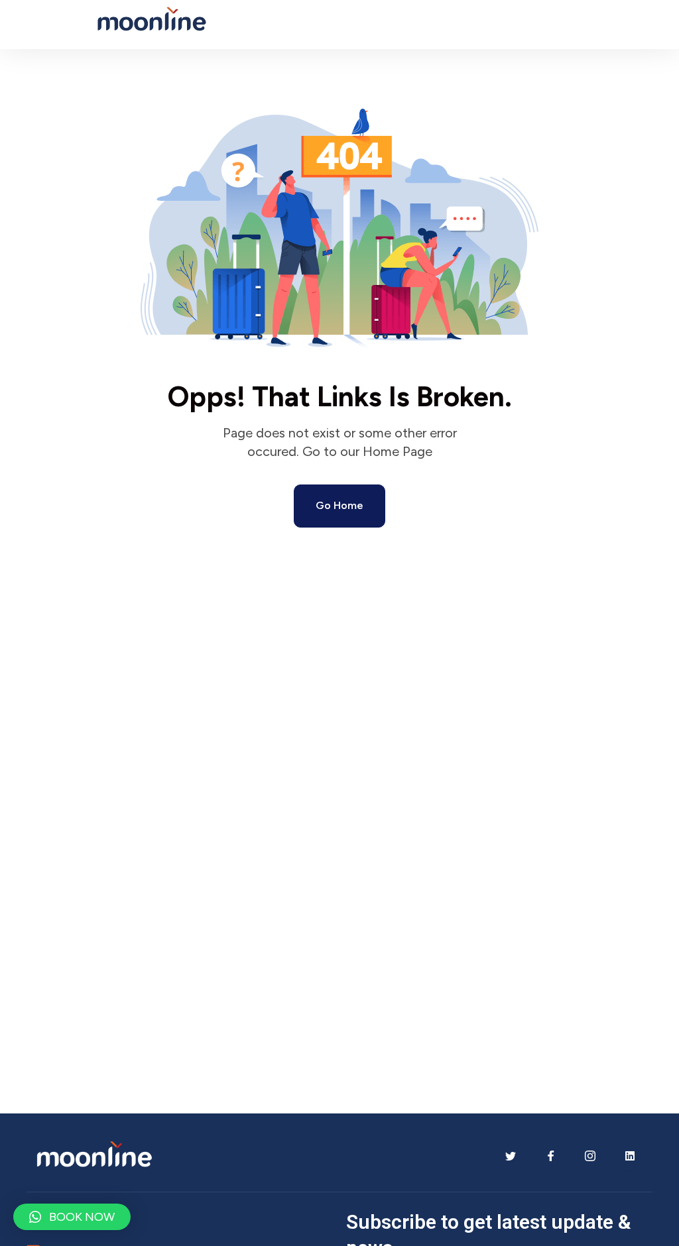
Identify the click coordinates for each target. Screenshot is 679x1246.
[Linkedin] (630, 1156)
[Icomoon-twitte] (510, 1156)
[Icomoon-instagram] (590, 1156)
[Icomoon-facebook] (550, 1156)
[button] (72, 1217)
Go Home (339, 505)
